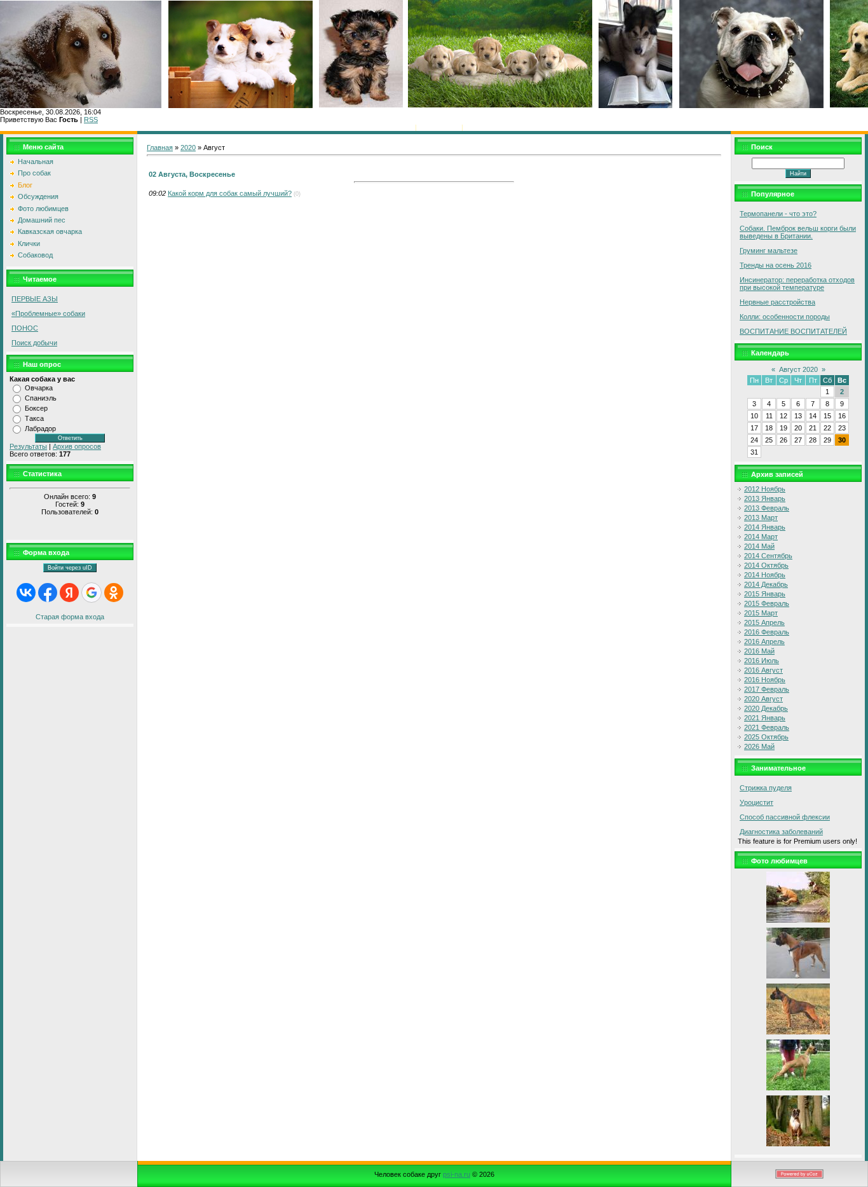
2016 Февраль (766, 632)
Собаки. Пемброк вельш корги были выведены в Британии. (798, 232)
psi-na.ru (456, 1174)
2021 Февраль (766, 727)
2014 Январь (764, 527)
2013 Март (761, 517)
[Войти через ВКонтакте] (26, 592)
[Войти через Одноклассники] (113, 592)
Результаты (28, 446)
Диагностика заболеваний (781, 831)
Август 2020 (798, 369)
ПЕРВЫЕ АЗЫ (34, 299)
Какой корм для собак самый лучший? (230, 193)
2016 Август (763, 670)
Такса (34, 418)
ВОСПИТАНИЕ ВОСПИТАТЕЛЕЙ (793, 331)
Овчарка (39, 388)
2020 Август (763, 699)
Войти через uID (70, 568)
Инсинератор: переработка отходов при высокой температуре (797, 283)
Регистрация (439, 127)
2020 (188, 147)
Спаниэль (41, 398)
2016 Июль (761, 660)
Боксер (36, 408)
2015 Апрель (764, 622)
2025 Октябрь (766, 737)
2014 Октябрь (766, 565)
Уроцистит (756, 802)
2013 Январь (764, 498)
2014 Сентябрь (768, 555)
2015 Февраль (766, 603)
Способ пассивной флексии (785, 817)
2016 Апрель (764, 641)
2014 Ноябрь (764, 575)
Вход (473, 127)
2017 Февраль (766, 689)
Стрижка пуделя (766, 788)
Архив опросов (77, 446)
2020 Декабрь (766, 708)
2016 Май (759, 651)
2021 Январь (764, 718)
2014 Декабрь (766, 584)
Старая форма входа (70, 617)
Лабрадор (40, 428)
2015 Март (761, 613)
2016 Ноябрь (764, 679)
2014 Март (761, 536)
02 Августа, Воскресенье (192, 174)
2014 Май (759, 546)
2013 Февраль (766, 508)
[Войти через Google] (91, 592)
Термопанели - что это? (778, 213)
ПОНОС (24, 328)
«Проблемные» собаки (48, 313)
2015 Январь (764, 594)
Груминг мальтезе (768, 250)
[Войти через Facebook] (47, 592)
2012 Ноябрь (764, 489)
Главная (400, 127)
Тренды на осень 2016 (775, 265)
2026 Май (759, 746)
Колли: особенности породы (785, 316)
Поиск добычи (34, 342)
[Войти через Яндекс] (69, 592)
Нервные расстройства (777, 302)
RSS (91, 119)
